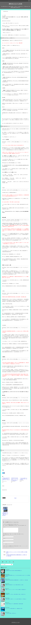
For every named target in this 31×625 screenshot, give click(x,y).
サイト (4, 541)
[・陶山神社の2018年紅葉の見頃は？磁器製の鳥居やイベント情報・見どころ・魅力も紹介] (5, 507)
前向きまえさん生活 (15, 4)
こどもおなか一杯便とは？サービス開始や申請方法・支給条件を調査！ (23, 479)
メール (4, 538)
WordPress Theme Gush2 (15, 623)
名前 (4, 535)
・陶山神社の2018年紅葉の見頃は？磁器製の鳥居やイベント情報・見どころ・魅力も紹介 (5, 514)
